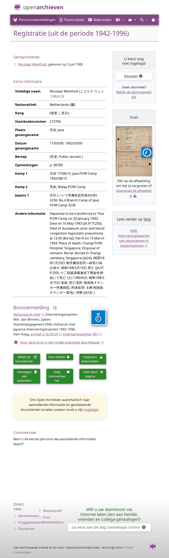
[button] (119, 20)
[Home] (153, 547)
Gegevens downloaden (90, 359)
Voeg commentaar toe (57, 376)
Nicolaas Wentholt (32, 64)
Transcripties (74, 19)
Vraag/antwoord (31, 522)
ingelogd (91, 409)
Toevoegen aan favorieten (24, 376)
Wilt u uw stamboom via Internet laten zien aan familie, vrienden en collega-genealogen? (109, 514)
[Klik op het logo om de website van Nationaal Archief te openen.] (95, 314)
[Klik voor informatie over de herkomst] (53, 307)
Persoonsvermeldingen (37, 19)
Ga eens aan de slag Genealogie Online (106, 527)
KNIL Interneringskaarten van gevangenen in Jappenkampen (134, 238)
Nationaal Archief (26, 314)
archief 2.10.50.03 (44, 334)
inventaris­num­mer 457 (80, 334)
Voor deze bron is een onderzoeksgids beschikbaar (60, 342)
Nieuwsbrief (52, 510)
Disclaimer (26, 529)
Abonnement (28, 516)
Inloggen (131, 76)
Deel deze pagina (90, 374)
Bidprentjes (102, 19)
